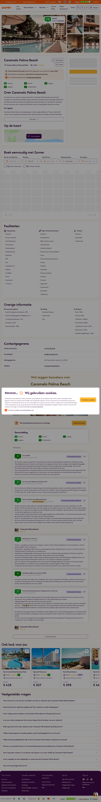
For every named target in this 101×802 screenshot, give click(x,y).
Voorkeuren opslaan (88, 400)
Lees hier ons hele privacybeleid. (33, 407)
